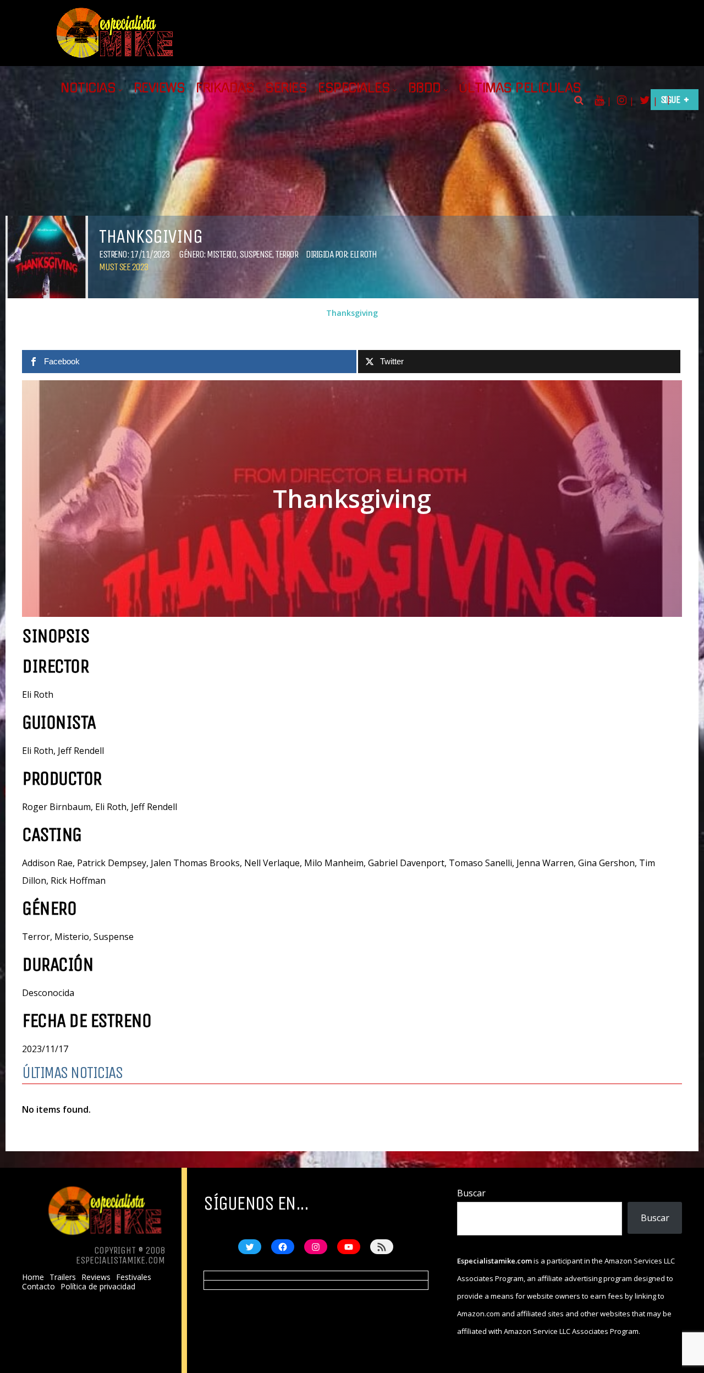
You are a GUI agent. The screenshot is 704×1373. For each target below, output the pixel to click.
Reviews (159, 88)
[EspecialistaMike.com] (115, 58)
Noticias (88, 88)
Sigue (670, 100)
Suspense (255, 254)
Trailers (63, 1277)
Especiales (354, 88)
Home (33, 1277)
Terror (286, 254)
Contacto (38, 1286)
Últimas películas (520, 88)
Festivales (133, 1277)
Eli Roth (363, 254)
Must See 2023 (123, 267)
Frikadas (225, 88)
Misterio (221, 254)
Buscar (471, 1193)
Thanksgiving (352, 313)
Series (286, 88)
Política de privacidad (98, 1286)
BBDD (424, 88)
